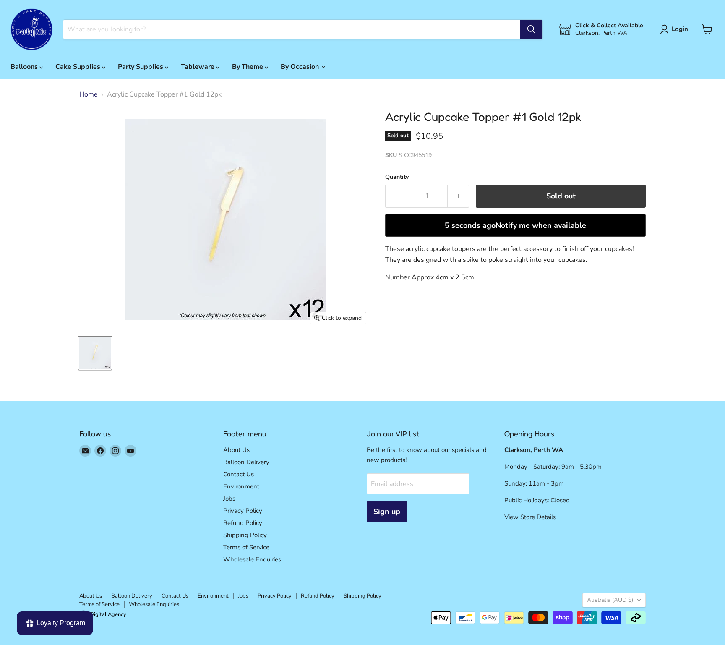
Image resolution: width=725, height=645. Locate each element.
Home (88, 94)
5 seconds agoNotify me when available (515, 225)
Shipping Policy (245, 535)
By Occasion (301, 66)
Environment (241, 486)
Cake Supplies (78, 66)
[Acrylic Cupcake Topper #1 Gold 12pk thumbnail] (95, 353)
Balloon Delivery (246, 462)
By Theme (248, 66)
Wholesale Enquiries (252, 559)
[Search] (531, 29)
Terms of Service (246, 547)
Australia (610, 600)
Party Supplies (141, 66)
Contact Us (238, 474)
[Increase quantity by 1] (458, 196)
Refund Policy (242, 523)
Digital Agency (108, 614)
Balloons (24, 66)
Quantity (397, 177)
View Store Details (530, 517)
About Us (236, 450)
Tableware (198, 66)
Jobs (229, 498)
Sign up (386, 512)
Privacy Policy (242, 511)
